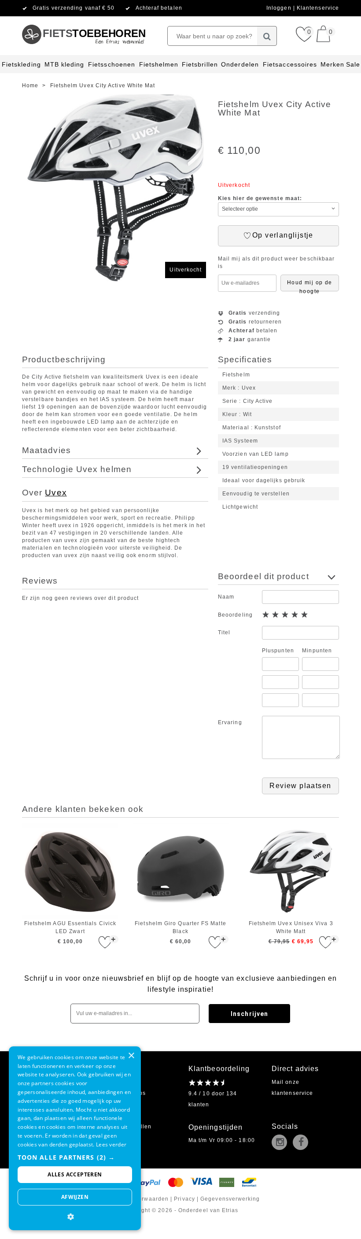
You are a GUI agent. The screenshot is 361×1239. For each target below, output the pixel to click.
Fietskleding (21, 64)
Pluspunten (278, 650)
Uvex (55, 492)
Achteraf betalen (159, 8)
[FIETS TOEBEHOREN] (83, 20)
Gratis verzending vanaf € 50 (73, 8)
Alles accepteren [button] (75, 1174)
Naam (226, 597)
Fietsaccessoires (290, 64)
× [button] (131, 1056)
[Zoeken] (267, 36)
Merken (332, 64)
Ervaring (230, 722)
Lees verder (111, 1144)
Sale (353, 64)
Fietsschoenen (111, 64)
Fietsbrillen (200, 64)
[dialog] (75, 1138)
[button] (75, 1157)
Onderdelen (240, 64)
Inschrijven (249, 1013)
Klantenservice (318, 8)
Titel (224, 632)
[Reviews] (206, 1082)
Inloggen (279, 8)
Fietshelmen (159, 64)
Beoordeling (235, 615)
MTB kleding (64, 64)
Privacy (184, 1199)
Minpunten (317, 650)
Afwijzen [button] (74, 1197)
